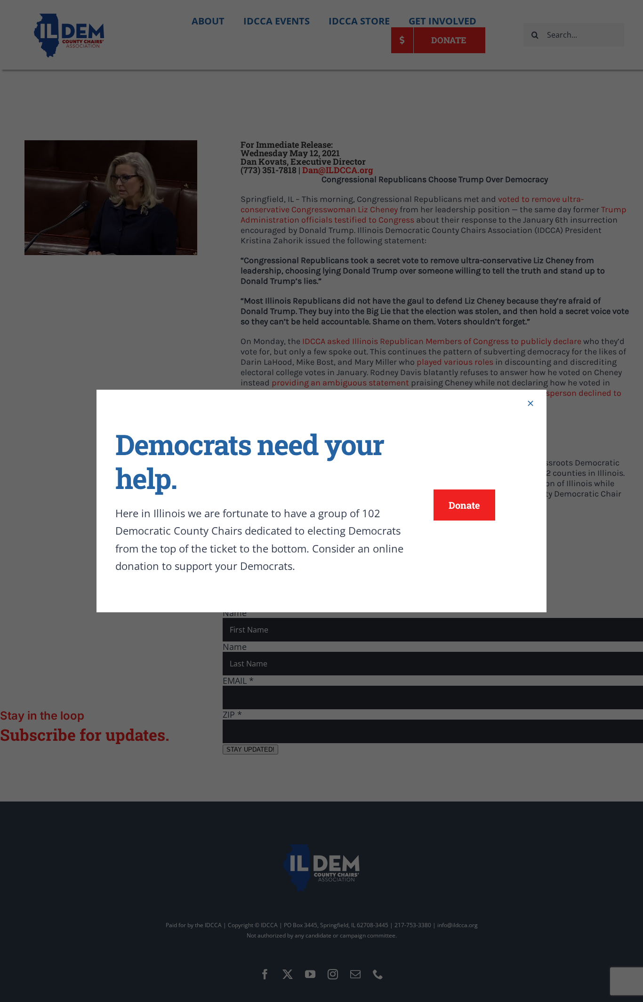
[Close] (530, 403)
